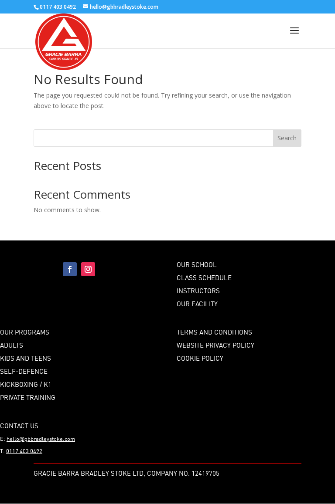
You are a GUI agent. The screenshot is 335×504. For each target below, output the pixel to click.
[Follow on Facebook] (70, 269)
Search (287, 138)
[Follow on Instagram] (88, 269)
